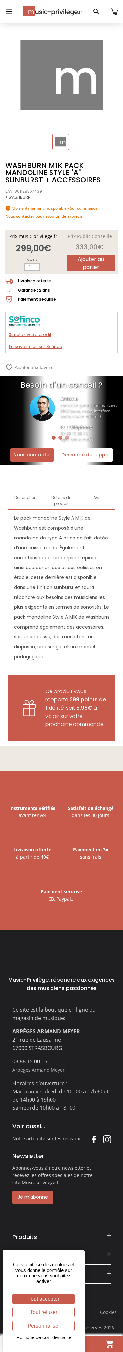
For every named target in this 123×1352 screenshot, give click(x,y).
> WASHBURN (18, 197)
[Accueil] (52, 11)
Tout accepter (43, 1299)
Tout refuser (43, 1312)
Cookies (108, 1312)
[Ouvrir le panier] (114, 11)
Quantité (32, 260)
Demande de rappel (85, 454)
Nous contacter (32, 454)
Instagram (107, 1139)
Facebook (94, 1139)
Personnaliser (44, 1326)
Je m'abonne (33, 1197)
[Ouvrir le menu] (9, 11)
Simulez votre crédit (30, 334)
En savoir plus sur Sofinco (35, 346)
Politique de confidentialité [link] (43, 1337)
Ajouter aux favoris (29, 367)
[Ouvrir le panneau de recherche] (96, 11)
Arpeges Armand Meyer (38, 1070)
